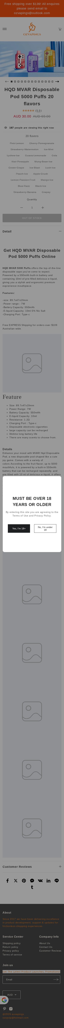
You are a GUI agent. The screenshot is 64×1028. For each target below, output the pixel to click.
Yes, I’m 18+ (19, 528)
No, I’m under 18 (45, 528)
